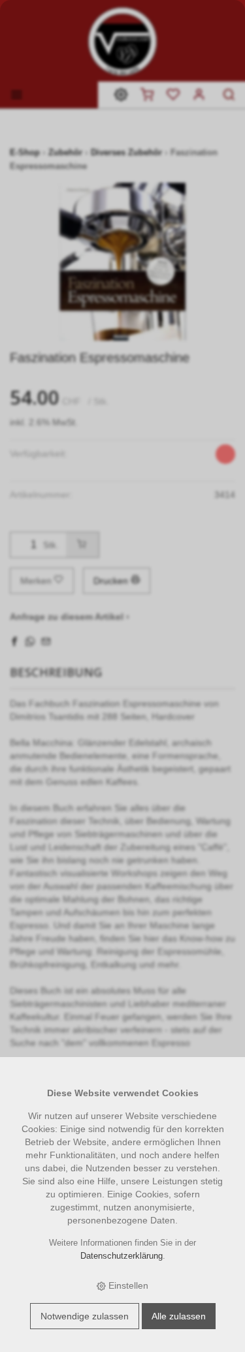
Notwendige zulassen (85, 1316)
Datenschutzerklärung (121, 1256)
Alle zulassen (179, 1316)
